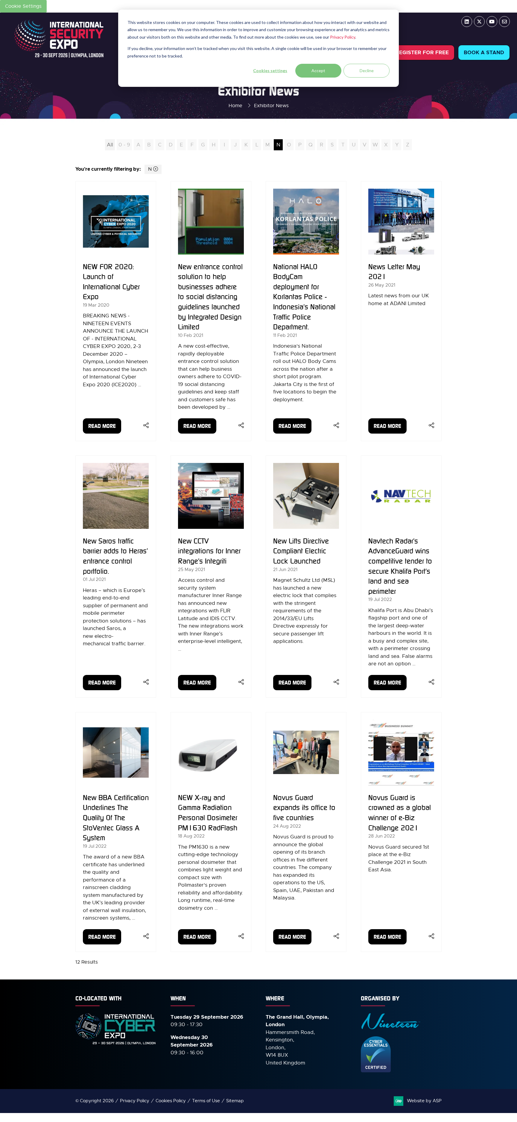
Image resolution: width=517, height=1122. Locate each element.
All (110, 145)
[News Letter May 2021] (401, 311)
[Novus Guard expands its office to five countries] (306, 832)
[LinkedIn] (466, 21)
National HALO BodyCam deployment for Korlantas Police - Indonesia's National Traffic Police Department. (304, 296)
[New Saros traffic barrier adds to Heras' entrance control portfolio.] (116, 576)
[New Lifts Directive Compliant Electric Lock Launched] (306, 576)
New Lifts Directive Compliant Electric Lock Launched (301, 550)
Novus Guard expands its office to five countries (304, 807)
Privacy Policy (342, 37)
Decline (367, 70)
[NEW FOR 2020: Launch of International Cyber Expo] (116, 311)
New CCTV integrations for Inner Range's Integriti (209, 550)
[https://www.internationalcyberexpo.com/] (115, 1044)
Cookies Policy (171, 1100)
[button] (422, 52)
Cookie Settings (23, 6)
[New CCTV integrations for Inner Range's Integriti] (211, 576)
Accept (318, 70)
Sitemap (235, 1100)
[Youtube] (491, 21)
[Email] (504, 21)
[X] (479, 21)
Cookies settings (270, 70)
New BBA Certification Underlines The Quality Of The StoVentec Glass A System (116, 817)
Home (235, 106)
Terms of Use (206, 1100)
